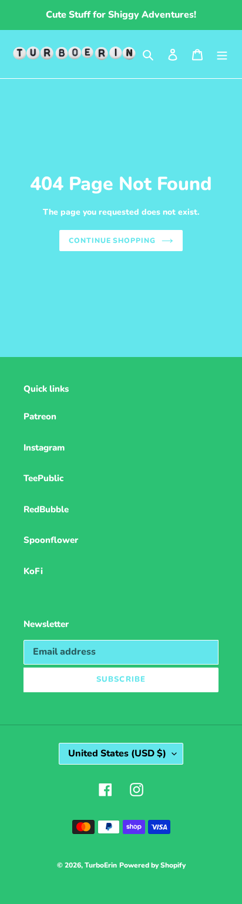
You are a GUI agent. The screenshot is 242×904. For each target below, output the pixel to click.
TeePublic (43, 478)
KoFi (33, 571)
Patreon (39, 416)
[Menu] (222, 54)
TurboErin (101, 865)
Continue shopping (112, 240)
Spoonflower (50, 540)
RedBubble (46, 509)
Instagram (44, 447)
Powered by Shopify (152, 865)
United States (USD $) (117, 753)
